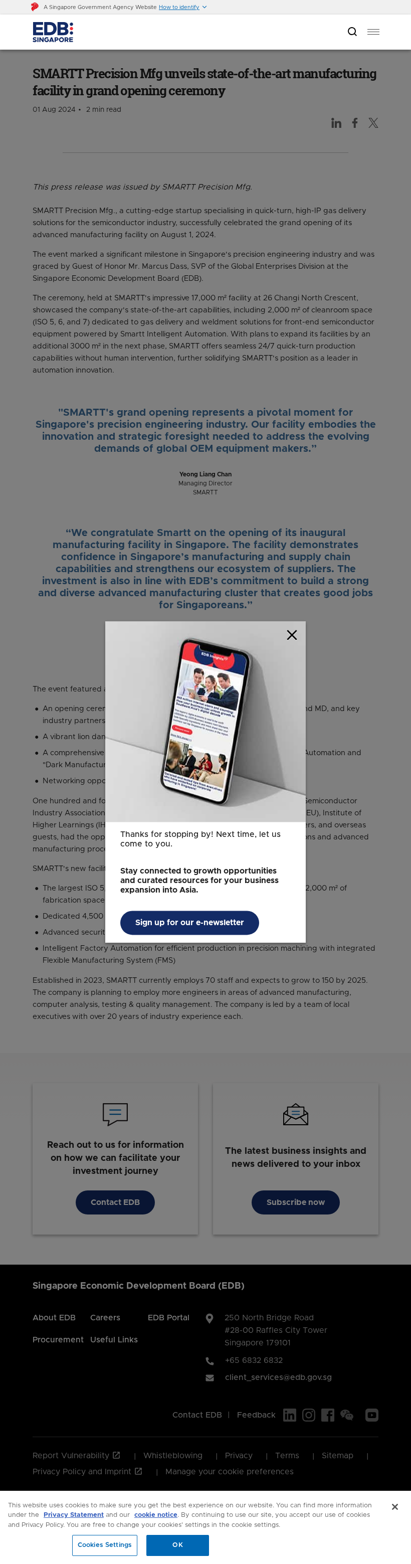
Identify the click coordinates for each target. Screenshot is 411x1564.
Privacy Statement (74, 1515)
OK (177, 1545)
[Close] (395, 1507)
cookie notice (155, 1515)
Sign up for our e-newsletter (189, 923)
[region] (205, 1527)
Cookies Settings (105, 1545)
